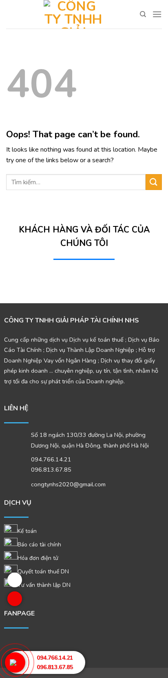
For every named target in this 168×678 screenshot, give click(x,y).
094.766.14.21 (51, 459)
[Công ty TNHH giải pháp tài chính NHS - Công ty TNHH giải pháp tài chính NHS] (73, 14)
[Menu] (157, 14)
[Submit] (154, 182)
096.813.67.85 (55, 667)
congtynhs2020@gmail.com (68, 484)
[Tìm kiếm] (143, 14)
